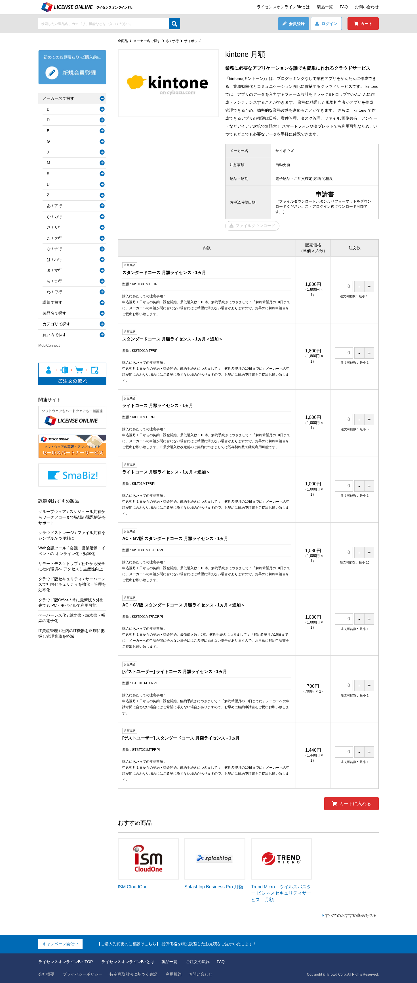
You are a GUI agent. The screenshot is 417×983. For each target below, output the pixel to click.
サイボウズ (192, 41)
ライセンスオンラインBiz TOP (65, 961)
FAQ (344, 7)
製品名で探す (54, 313)
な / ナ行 (54, 248)
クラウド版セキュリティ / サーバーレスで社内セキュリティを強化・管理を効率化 (72, 584)
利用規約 (174, 974)
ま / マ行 (54, 270)
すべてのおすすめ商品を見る (351, 915)
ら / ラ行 (54, 281)
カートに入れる (355, 803)
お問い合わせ (367, 7)
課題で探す (52, 302)
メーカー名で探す (147, 41)
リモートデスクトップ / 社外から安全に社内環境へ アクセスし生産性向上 (71, 566)
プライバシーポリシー (82, 974)
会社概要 (46, 974)
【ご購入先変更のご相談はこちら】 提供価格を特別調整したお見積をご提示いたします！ (177, 944)
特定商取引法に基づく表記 (133, 974)
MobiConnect (49, 345)
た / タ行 (54, 238)
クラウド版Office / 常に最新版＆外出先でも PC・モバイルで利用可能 (71, 603)
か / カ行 (54, 216)
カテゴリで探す (56, 324)
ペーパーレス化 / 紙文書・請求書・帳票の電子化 (71, 618)
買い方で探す (54, 334)
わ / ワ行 (54, 292)
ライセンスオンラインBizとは (283, 7)
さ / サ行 (172, 41)
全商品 (123, 41)
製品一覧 (325, 7)
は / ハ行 (54, 259)
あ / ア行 (54, 205)
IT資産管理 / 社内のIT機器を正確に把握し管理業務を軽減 (71, 633)
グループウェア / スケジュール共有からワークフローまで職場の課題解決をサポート (72, 517)
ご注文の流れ (198, 961)
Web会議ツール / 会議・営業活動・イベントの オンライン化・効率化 (72, 551)
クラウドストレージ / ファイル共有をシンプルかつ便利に (71, 535)
